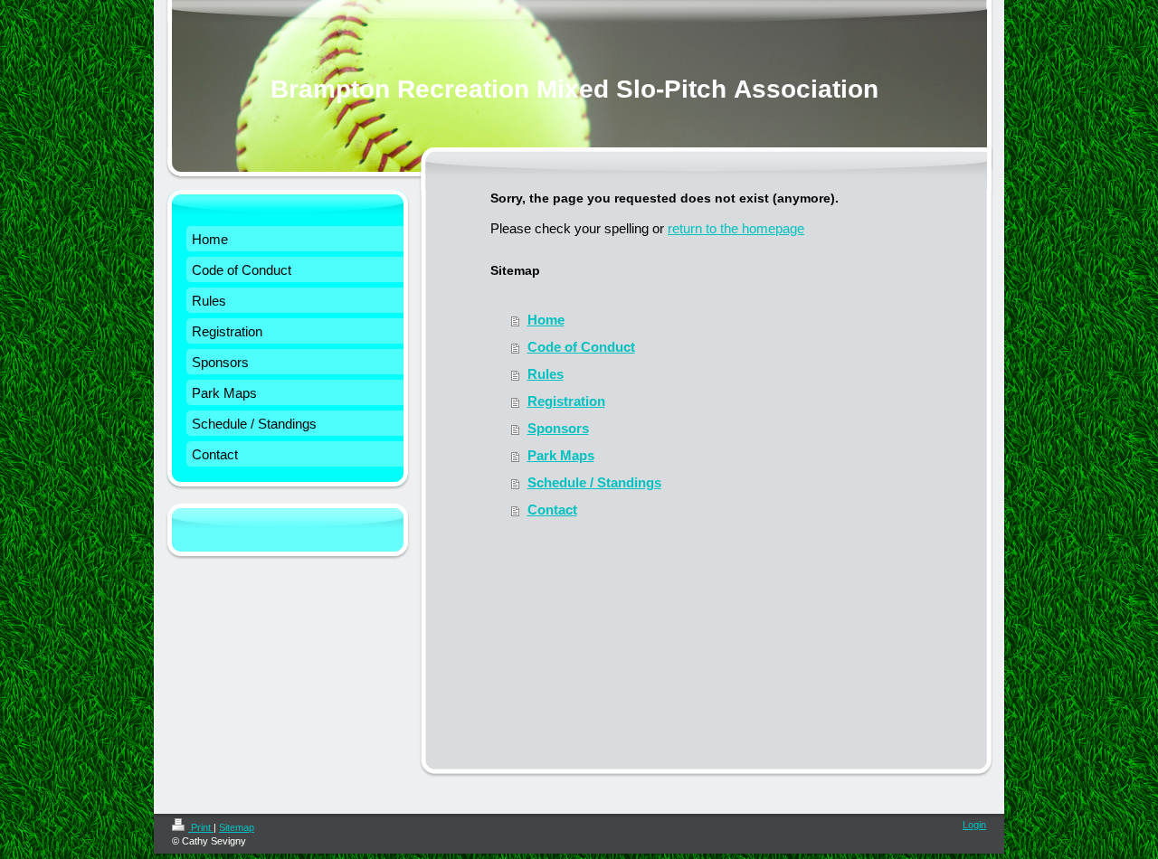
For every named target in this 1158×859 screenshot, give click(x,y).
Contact (552, 509)
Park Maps (560, 455)
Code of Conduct (581, 346)
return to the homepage (736, 228)
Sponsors (558, 428)
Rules (545, 374)
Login (974, 824)
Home (546, 319)
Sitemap (236, 827)
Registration (566, 401)
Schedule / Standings (594, 482)
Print (201, 827)
